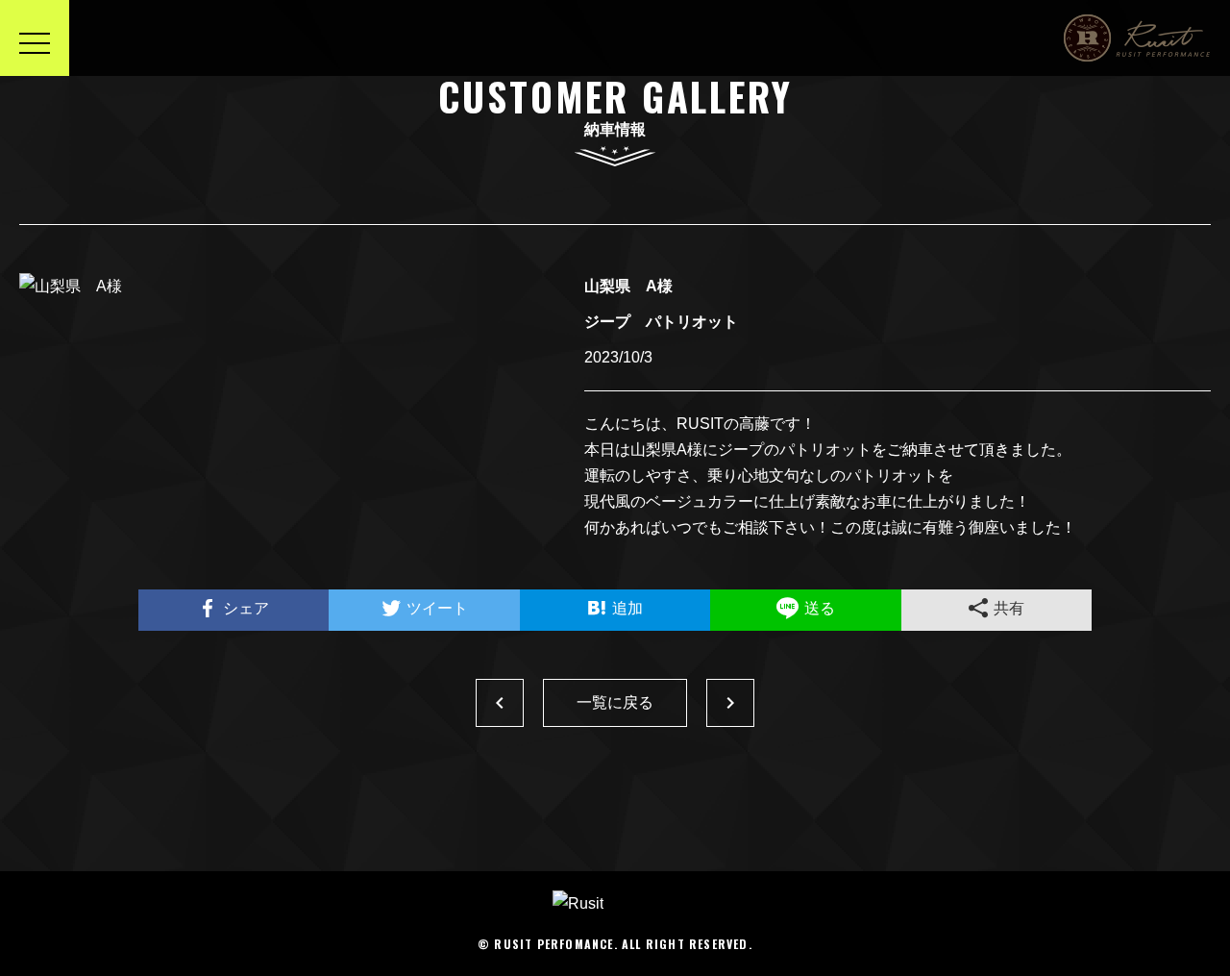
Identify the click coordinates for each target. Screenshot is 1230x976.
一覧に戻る (615, 702)
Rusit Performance (1137, 38)
